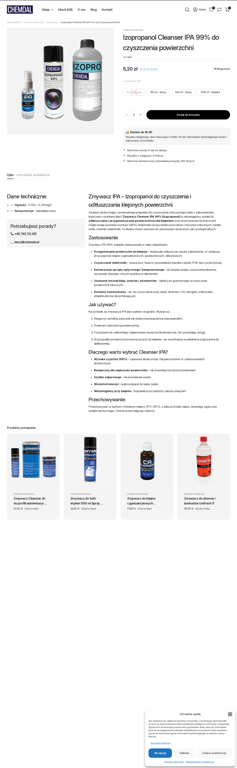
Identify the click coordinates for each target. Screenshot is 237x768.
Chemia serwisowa (33, 22)
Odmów (184, 753)
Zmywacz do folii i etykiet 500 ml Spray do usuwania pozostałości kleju (87, 501)
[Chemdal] (20, 9)
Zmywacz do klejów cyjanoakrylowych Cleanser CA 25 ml (141, 501)
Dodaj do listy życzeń (50, 494)
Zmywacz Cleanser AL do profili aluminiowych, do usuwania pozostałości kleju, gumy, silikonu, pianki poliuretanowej (30, 501)
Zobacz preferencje (214, 753)
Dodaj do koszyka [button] (88, 481)
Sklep (46, 9)
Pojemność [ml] (132, 81)
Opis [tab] (10, 175)
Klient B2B (65, 9)
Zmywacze (52, 22)
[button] (230, 714)
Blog (94, 9)
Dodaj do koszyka (188, 114)
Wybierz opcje (31, 481)
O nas (82, 9)
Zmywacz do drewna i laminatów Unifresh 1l (199, 501)
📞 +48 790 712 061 (23, 233)
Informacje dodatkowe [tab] (33, 175)
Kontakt (107, 9)
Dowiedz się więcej (202, 481)
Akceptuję (160, 753)
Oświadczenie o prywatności (199, 762)
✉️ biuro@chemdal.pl (24, 242)
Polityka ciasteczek (174, 762)
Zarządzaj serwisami (160, 743)
